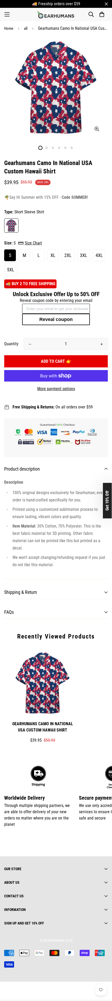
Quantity (11, 343)
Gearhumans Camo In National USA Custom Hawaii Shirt (42, 727)
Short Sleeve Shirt (11, 225)
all (25, 28)
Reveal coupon (56, 319)
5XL (10, 269)
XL (53, 255)
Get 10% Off (107, 501)
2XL (68, 255)
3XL (83, 255)
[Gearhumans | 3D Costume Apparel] (56, 14)
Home (8, 28)
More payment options (56, 388)
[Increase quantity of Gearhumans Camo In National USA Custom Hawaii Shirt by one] (102, 344)
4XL (99, 255)
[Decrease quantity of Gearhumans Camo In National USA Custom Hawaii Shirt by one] (30, 344)
